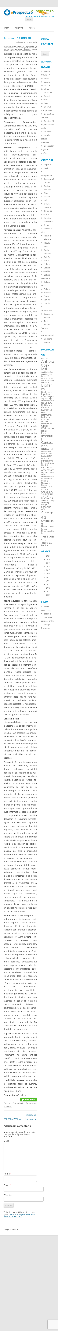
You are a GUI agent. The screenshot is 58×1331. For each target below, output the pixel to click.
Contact (19, 28)
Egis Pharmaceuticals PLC (47, 400)
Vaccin (47, 342)
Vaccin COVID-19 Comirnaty (46, 85)
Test (46, 321)
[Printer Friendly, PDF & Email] (28, 1099)
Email (7, 1185)
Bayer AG (45, 376)
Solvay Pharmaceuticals (47, 531)
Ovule (46, 225)
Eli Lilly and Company (46, 406)
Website (8, 1195)
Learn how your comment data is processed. (20, 1215)
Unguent (48, 338)
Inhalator (48, 218)
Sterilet (47, 303)
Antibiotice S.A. (47, 372)
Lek (52, 449)
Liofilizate (48, 221)
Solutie (47, 264)
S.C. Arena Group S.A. (47, 490)
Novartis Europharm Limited (47, 460)
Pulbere (47, 253)
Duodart (47, 131)
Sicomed (47, 515)
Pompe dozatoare (11, 1229)
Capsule (47, 164)
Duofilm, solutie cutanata (46, 139)
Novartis (46, 456)
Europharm (47, 411)
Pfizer (52, 472)
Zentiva (44, 545)
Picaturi (47, 235)
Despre (32, 28)
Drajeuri (47, 186)
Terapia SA (46, 542)
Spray (46, 296)
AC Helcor (8, 1106)
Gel (45, 200)
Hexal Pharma (45, 431)
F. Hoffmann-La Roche (46, 414)
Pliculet (47, 243)
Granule (47, 207)
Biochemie (45, 382)
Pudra (46, 250)
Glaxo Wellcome (47, 427)
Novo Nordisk (47, 464)
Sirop (46, 260)
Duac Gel (48, 92)
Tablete (47, 317)
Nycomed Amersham (47, 469)
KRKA (45, 449)
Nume (7, 1173)
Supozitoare (46, 310)
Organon (45, 472)
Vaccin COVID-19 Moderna (45, 75)
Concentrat (49, 179)
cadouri (47, 613)
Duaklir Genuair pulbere (45, 100)
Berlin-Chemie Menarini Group (47, 379)
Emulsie (47, 189)
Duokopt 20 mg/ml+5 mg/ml (47, 149)
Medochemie (46, 452)
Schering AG (46, 508)
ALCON (44, 358)
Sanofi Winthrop (47, 500)
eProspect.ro (42, 11)
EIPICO (48, 402)
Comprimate (18, 1103)
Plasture (47, 239)
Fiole (46, 193)
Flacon (47, 196)
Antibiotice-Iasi (47, 365)
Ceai (46, 168)
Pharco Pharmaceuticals (47, 476)
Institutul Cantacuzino (47, 441)
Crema (47, 182)
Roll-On (47, 257)
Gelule (47, 203)
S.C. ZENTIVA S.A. (47, 497)
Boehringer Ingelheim (47, 393)
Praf (46, 246)
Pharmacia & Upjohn (46, 479)
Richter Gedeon (44, 486)
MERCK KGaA (46, 453)
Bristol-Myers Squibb (47, 397)
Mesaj (7, 1140)
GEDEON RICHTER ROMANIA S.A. (47, 421)
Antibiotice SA (46, 374)
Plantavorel (45, 483)
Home (6, 28)
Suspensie (48, 314)
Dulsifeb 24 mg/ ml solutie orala (47, 124)
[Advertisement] (9, 1286)
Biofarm (46, 387)
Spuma (47, 299)
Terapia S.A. (47, 537)
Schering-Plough (45, 503)
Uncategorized (47, 335)
